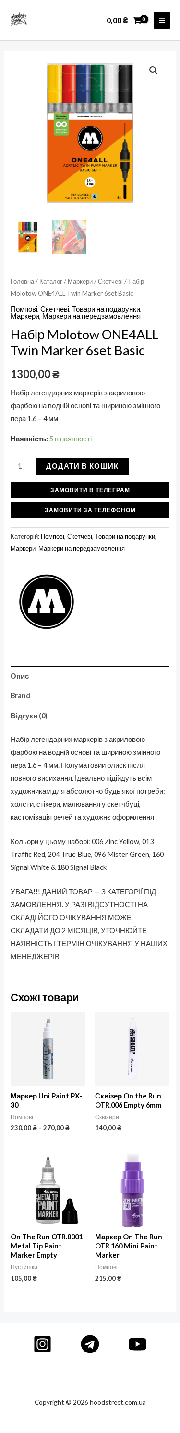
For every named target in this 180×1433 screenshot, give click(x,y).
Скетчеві (110, 281)
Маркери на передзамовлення (91, 316)
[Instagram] (42, 1344)
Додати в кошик (82, 466)
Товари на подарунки (106, 309)
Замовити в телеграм (90, 489)
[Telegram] (90, 1344)
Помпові (24, 309)
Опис (20, 676)
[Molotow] (47, 602)
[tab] (90, 676)
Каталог (50, 281)
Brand (20, 696)
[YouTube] (137, 1344)
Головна (22, 281)
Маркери (80, 281)
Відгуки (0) (29, 716)
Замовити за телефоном (90, 510)
